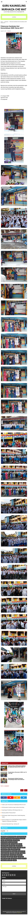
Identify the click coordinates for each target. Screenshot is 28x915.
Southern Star (3, 858)
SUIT (9, 858)
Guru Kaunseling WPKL (5, 843)
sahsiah (11, 856)
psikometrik (20, 854)
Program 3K (22, 853)
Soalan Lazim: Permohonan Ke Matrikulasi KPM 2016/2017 (14, 804)
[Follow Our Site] (17, 797)
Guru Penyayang (14, 843)
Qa (7, 856)
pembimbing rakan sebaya (6, 851)
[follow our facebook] (4, 797)
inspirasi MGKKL (4, 845)
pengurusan (15, 851)
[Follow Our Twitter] (24, 797)
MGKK (23, 847)
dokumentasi (22, 838)
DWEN (2, 840)
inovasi (20, 843)
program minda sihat (5, 854)
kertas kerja (10, 847)
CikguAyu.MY (19, 912)
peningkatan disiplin (5, 853)
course (17, 838)
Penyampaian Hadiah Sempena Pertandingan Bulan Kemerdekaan (16, 779)
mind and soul (3, 849)
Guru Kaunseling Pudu (13, 842)
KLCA (15, 847)
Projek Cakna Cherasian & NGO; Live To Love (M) (17, 773)
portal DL (17, 853)
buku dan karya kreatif (21, 836)
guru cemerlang (16, 840)
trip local (19, 858)
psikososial (3, 856)
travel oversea (13, 858)
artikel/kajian (3, 836)
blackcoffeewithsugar (12, 836)
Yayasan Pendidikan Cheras (6, 860)
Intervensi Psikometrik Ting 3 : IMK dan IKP (10, 823)
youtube (14, 860)
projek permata (13, 854)
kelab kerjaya (3, 847)
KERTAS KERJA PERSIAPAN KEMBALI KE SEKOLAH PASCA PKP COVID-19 (17, 766)
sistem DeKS (20, 856)
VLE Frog (24, 858)
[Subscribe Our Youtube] (10, 797)
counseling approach (10, 838)
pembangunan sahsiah (15, 849)
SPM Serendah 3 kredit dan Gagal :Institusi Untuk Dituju (13, 807)
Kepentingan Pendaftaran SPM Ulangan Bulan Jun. (12, 810)
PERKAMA (12, 853)
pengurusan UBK (21, 851)
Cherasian (3, 838)
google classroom (8, 840)
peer (9, 849)
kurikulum (19, 847)
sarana (15, 856)
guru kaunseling (4, 842)
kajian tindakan (12, 845)
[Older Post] (25, 790)
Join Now (14, 17)
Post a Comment (5, 786)
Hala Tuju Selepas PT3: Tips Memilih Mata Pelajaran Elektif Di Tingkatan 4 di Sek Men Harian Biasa (14, 820)
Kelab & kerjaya (19, 845)
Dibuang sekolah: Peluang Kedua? (9, 812)
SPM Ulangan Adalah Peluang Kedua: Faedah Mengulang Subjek (13, 816)
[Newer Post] (22, 790)
